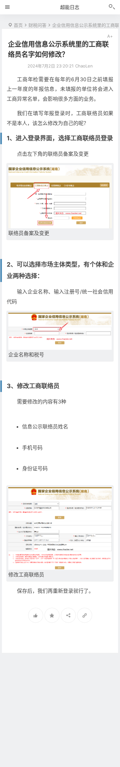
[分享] (68, 615)
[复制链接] (84, 615)
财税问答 (37, 25)
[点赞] (35, 615)
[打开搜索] (112, 7)
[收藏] (52, 615)
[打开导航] (7, 7)
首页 (18, 25)
